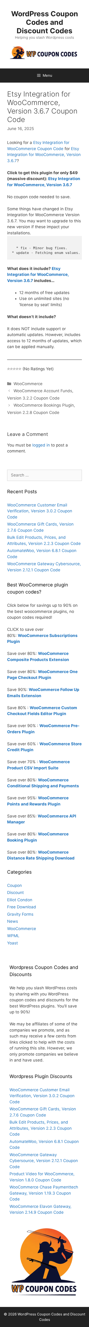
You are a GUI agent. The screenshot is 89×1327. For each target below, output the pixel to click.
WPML (13, 935)
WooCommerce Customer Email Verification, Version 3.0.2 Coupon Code (39, 511)
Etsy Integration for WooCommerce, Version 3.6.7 (44, 154)
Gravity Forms (20, 914)
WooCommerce (28, 383)
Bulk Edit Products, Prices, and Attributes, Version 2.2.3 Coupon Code (40, 1128)
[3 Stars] (14, 368)
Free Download (21, 907)
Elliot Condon (19, 899)
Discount (15, 892)
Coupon (14, 885)
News (12, 921)
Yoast (12, 943)
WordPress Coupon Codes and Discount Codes (44, 22)
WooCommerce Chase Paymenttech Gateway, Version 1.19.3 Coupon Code (43, 1193)
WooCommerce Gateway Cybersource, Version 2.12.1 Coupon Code (43, 1160)
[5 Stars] (20, 368)
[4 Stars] (17, 368)
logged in (41, 445)
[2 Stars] (11, 368)
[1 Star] (8, 368)
